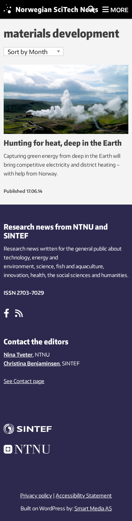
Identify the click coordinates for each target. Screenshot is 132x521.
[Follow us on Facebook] (6, 312)
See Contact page (24, 381)
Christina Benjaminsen (32, 363)
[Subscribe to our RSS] (19, 312)
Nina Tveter (18, 354)
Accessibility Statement (84, 495)
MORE (118, 10)
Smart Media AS (93, 508)
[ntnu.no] (66, 450)
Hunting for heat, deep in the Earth (63, 142)
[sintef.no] (66, 430)
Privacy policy (36, 495)
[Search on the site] (91, 10)
